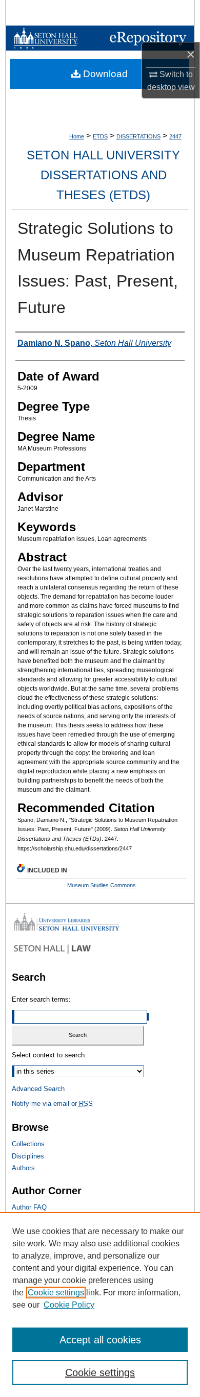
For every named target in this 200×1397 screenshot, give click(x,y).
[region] (100, 1304)
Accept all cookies (100, 1339)
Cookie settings (56, 1292)
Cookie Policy (69, 1304)
